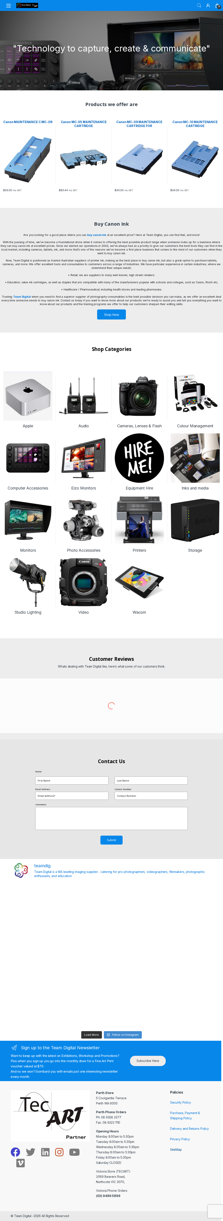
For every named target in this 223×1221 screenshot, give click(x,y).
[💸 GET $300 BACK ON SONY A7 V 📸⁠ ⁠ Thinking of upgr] (136, 1014)
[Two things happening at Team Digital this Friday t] (36, 1014)
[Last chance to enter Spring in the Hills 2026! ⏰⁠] (136, 897)
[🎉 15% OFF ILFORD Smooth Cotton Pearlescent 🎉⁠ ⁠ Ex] (86, 956)
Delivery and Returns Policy (189, 1128)
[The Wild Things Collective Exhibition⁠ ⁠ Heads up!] (86, 927)
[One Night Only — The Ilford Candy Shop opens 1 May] (187, 1014)
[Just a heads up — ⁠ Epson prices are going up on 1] (136, 956)
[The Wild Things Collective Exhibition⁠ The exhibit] (187, 956)
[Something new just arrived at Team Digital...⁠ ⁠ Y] (136, 927)
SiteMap (176, 1149)
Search (199, 5)
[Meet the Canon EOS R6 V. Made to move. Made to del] (36, 985)
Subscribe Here (148, 1061)
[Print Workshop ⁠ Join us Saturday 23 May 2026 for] (136, 985)
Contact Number (123, 789)
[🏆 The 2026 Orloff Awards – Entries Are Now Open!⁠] (86, 897)
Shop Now (111, 314)
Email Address (42, 789)
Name (38, 771)
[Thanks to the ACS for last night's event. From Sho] (187, 897)
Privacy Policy (180, 1139)
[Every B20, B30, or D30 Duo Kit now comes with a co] (36, 927)
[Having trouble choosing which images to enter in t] (36, 897)
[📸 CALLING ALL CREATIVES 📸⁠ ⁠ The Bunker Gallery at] (86, 1014)
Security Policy (180, 1102)
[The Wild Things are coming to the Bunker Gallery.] (187, 985)
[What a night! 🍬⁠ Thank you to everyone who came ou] (86, 985)
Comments (40, 804)
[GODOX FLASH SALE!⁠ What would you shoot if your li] (187, 927)
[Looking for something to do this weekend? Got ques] (36, 956)
